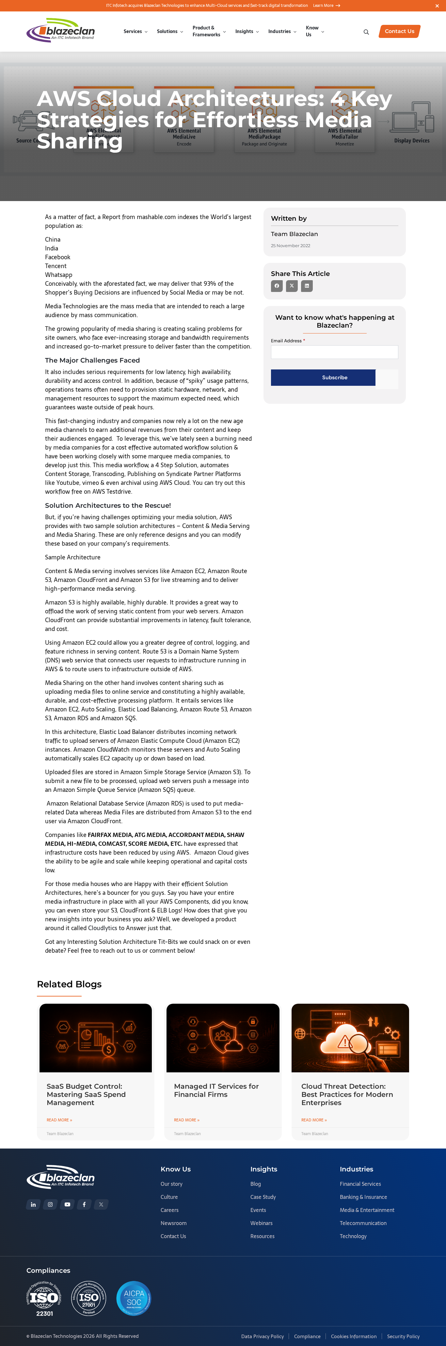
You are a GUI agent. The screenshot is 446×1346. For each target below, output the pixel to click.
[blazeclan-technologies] (33, 1204)
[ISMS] (88, 1298)
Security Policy (403, 1336)
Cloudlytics (102, 928)
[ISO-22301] (43, 1298)
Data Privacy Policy (262, 1336)
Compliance (307, 1336)
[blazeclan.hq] (84, 1204)
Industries (279, 31)
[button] (277, 286)
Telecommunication (363, 1223)
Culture (169, 1197)
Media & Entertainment (367, 1210)
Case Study (263, 1197)
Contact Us (173, 1236)
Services (133, 31)
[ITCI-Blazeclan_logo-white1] (60, 1169)
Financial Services (360, 1183)
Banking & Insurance (363, 1197)
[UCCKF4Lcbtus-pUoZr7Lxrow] (67, 1204)
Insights (244, 31)
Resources (262, 1236)
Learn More (323, 5)
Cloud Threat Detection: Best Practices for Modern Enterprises (347, 1094)
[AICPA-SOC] (134, 1298)
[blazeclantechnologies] (50, 1204)
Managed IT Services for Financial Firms (216, 1090)
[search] (367, 31)
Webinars (261, 1223)
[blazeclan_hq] (101, 1204)
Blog (255, 1183)
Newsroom (174, 1223)
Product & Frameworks (206, 31)
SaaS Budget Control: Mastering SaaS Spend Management (86, 1094)
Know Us (312, 31)
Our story (172, 1183)
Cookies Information (354, 1336)
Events (258, 1210)
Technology (353, 1236)
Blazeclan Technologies (56, 1336)
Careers (170, 1210)
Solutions (167, 31)
